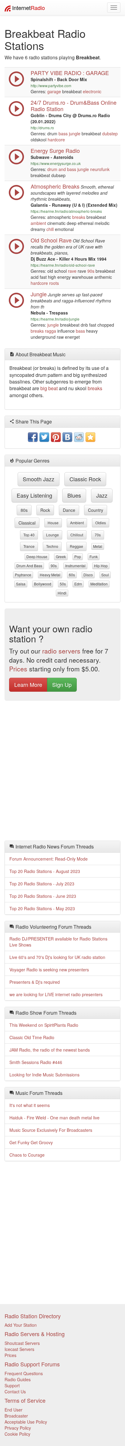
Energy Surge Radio (55, 150)
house (53, 522)
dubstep (110, 133)
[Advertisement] (62, 772)
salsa (20, 583)
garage (54, 91)
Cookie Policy (17, 1434)
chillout (76, 534)
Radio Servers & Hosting (35, 1334)
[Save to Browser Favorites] (90, 437)
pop (77, 556)
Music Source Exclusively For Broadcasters (50, 1130)
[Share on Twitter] (44, 437)
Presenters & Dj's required (34, 982)
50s (63, 583)
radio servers (61, 650)
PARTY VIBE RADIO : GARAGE (70, 73)
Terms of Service (25, 1400)
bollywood (42, 583)
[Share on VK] (67, 437)
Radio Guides (18, 1379)
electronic (92, 91)
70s (98, 534)
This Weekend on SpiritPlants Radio (43, 1025)
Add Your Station (21, 1325)
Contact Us (15, 1391)
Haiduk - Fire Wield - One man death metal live (54, 1118)
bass (63, 133)
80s (24, 510)
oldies (100, 522)
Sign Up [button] (62, 684)
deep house (36, 556)
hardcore (56, 140)
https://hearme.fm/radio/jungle (55, 318)
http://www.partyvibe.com (51, 85)
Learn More (28, 684)
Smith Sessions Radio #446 (35, 1062)
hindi (62, 592)
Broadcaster (16, 1416)
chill (50, 229)
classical (27, 523)
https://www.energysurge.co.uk (56, 163)
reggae (76, 546)
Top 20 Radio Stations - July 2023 (41, 884)
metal (97, 546)
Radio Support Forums (32, 1364)
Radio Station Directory (33, 1316)
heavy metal (50, 574)
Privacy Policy (18, 1428)
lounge (52, 534)
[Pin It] (56, 437)
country (95, 510)
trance (29, 546)
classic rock (85, 479)
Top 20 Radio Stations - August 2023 (44, 871)
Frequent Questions (24, 1373)
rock (45, 510)
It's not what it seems (29, 1105)
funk (94, 556)
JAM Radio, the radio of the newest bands (49, 1050)
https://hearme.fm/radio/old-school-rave (63, 265)
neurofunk (100, 169)
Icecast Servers (19, 1349)
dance (69, 510)
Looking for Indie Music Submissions (44, 1075)
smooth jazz (38, 479)
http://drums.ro (42, 127)
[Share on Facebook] (33, 437)
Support (12, 1385)
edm (78, 583)
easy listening (34, 495)
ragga (50, 331)
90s (90, 271)
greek (61, 556)
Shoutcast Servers (22, 1343)
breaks (78, 217)
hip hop (101, 565)
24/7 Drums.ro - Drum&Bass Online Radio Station (74, 105)
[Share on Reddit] (79, 437)
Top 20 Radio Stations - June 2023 (42, 896)
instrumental (75, 565)
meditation (99, 583)
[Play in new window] (16, 85)
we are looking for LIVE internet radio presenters (56, 994)
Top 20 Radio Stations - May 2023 (42, 908)
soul (105, 574)
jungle (74, 133)
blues (74, 495)
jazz (101, 495)
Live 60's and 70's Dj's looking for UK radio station (57, 957)
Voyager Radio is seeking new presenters (49, 970)
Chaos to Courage (27, 1155)
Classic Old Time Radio (31, 1037)
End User (13, 1410)
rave (72, 271)
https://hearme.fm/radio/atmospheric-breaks (66, 211)
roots (54, 283)
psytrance (23, 574)
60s (72, 574)
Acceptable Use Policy (26, 1422)
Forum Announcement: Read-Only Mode (48, 859)
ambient (38, 223)
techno (52, 546)
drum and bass (61, 169)
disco (88, 574)
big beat (49, 388)
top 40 (29, 534)
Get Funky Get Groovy (31, 1142)
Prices (18, 668)
